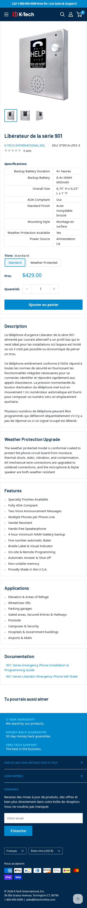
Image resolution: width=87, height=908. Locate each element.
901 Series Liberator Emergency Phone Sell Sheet (41, 676)
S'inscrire (18, 830)
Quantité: (12, 289)
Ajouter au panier (43, 304)
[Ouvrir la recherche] (62, 14)
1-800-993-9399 (13, 899)
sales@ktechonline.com (40, 899)
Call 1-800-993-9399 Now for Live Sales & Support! (44, 4)
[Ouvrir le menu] (6, 14)
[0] (79, 14)
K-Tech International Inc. (25, 145)
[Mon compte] (71, 14)
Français (12, 851)
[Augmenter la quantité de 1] (54, 289)
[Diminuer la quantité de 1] (27, 289)
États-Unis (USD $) (42, 851)
